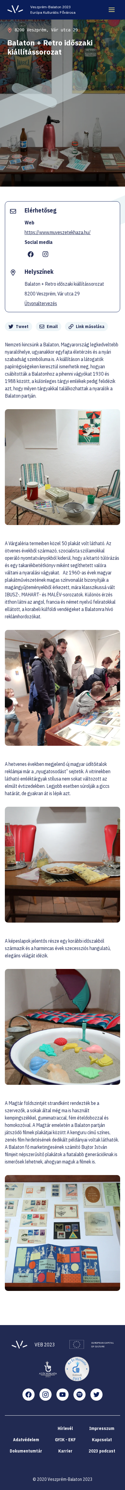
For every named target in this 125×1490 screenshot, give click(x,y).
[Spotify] (79, 1394)
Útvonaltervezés (41, 303)
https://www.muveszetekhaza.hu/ (58, 232)
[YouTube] (62, 1394)
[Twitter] (96, 1394)
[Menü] (112, 10)
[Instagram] (45, 1394)
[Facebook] (28, 1394)
